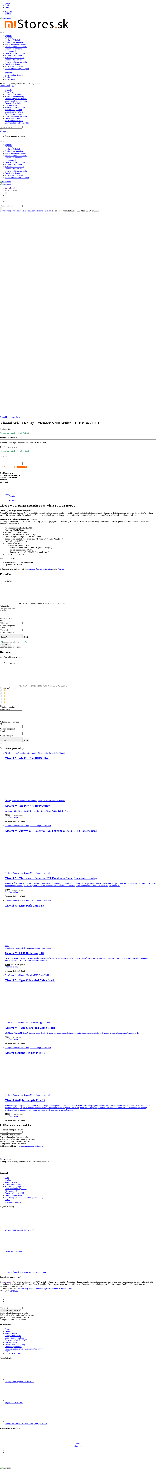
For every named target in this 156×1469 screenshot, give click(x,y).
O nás (7, 5)
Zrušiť (26, 637)
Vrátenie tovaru (11, 1182)
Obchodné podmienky (13, 1195)
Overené (78, 1444)
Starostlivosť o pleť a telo (14, 58)
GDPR (7, 1200)
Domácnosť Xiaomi (12, 64)
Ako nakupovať (11, 1191)
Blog (7, 7)
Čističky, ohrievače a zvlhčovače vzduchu (21, 753)
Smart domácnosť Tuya (14, 66)
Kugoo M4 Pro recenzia (14, 1251)
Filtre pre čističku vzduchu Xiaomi (51, 753)
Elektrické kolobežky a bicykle (17, 69)
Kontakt (8, 14)
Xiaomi (61, 569)
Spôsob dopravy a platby (14, 1186)
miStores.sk (6, 1282)
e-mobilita (9, 73)
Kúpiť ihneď (22, 467)
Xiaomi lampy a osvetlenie (40, 826)
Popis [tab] (7, 494)
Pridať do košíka (8, 467)
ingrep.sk (14, 1291)
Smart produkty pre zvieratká (16, 62)
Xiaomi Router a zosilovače (41, 211)
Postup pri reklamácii (13, 1184)
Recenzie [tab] (12, 500)
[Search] (1, 130)
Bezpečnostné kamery (13, 60)
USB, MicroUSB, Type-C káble (37, 975)
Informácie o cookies (13, 1202)
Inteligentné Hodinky (13, 40)
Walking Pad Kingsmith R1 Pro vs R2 (19, 1230)
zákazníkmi (78, 1446)
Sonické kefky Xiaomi (13, 55)
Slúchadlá (8, 77)
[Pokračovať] (1, 743)
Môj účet (8, 12)
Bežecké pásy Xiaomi (26, 1288)
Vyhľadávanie (10, 188)
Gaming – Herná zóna (13, 49)
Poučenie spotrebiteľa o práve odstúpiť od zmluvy (24, 1197)
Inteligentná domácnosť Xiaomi (18, 211)
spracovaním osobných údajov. (31, 1146)
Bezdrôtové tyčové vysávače (16, 47)
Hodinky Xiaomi (65, 1288)
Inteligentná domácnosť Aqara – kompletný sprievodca (26, 1272)
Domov (8, 3)
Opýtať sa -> (5, 644)
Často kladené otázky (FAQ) (16, 1189)
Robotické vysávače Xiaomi (16, 44)
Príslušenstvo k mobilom (14, 975)
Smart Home (10, 79)
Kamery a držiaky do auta (15, 53)
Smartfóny (9, 38)
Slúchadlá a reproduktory (14, 42)
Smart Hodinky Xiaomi (14, 75)
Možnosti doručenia (7, 457)
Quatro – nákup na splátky (15, 1193)
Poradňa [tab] (12, 496)
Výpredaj (8, 36)
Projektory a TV (11, 51)
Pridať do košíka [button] (11, 817)
